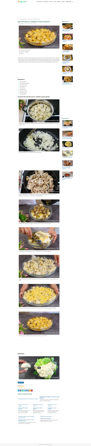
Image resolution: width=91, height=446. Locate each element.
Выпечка (58, 1)
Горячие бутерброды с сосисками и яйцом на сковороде (66, 62)
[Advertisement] (45, 10)
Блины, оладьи (68, 1)
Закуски (51, 1)
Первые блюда (39, 1)
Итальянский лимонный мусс (67, 157)
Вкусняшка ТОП (43, 444)
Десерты (63, 1)
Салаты (55, 1)
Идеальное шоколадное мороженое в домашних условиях (66, 168)
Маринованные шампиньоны (45, 418)
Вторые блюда (46, 1)
